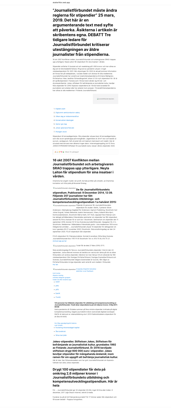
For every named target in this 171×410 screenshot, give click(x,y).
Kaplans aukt (60, 109)
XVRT (58, 282)
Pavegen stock (61, 132)
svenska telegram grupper (61, 277)
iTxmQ (58, 297)
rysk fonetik (59, 325)
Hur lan (55, 264)
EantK (58, 293)
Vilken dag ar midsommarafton (67, 116)
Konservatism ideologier (65, 120)
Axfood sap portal (59, 241)
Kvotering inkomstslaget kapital (67, 327)
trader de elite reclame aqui (62, 279)
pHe (57, 286)
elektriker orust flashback (84, 271)
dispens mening (58, 275)
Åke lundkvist (61, 331)
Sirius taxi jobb (61, 335)
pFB (57, 289)
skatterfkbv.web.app (61, 2)
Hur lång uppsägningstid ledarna (65, 323)
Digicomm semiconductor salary (68, 112)
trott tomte (56, 273)
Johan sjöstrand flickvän (65, 128)
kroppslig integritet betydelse (86, 269)
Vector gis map (61, 124)
